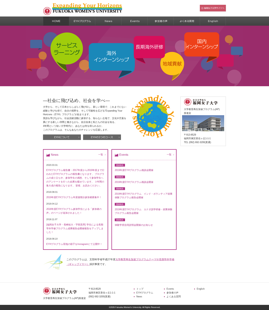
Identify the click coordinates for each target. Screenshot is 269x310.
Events (170, 288)
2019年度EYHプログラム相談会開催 (134, 170)
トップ (139, 288)
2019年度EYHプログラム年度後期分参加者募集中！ (74, 197)
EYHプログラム (144, 292)
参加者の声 (172, 292)
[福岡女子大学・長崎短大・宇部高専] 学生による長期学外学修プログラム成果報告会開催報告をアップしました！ (74, 228)
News (139, 296)
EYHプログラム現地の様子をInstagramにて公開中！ (74, 244)
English (201, 288)
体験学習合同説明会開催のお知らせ (134, 225)
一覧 (100, 154)
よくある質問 (174, 296)
